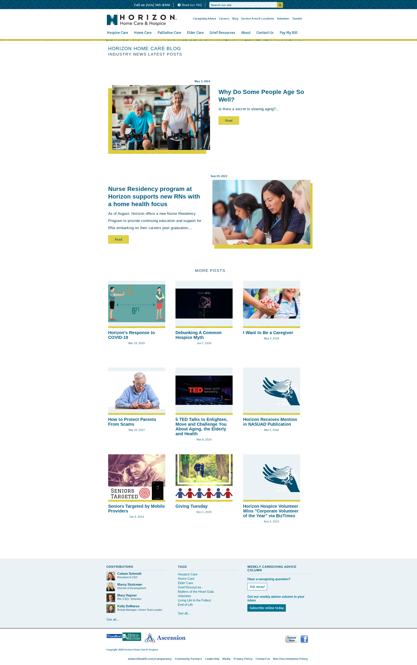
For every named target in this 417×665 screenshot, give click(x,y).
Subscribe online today (267, 608)
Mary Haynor (127, 595)
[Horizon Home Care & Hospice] (142, 20)
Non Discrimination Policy (290, 659)
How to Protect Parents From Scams (132, 422)
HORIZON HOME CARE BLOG (144, 48)
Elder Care (195, 32)
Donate (297, 18)
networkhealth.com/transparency (150, 659)
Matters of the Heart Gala (196, 591)
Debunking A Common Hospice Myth (198, 335)
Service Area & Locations (257, 18)
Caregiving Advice (204, 18)
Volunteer (283, 18)
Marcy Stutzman (129, 584)
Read (228, 121)
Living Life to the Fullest (194, 600)
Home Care (143, 32)
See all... (112, 619)
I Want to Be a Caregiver (268, 332)
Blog (235, 18)
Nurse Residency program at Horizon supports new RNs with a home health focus (154, 196)
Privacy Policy (243, 659)
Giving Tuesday (191, 506)
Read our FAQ (191, 5)
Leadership (212, 659)
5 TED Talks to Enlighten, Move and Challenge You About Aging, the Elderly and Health (201, 426)
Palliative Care (169, 32)
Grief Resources (222, 32)
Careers (224, 18)
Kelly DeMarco (128, 606)
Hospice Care (117, 32)
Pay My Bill (289, 32)
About (245, 32)
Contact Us (265, 32)
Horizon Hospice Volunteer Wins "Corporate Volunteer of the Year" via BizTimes (270, 511)
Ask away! (257, 587)
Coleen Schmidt (129, 573)
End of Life (185, 604)
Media (226, 659)
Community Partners (188, 659)
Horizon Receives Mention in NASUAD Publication (270, 422)
